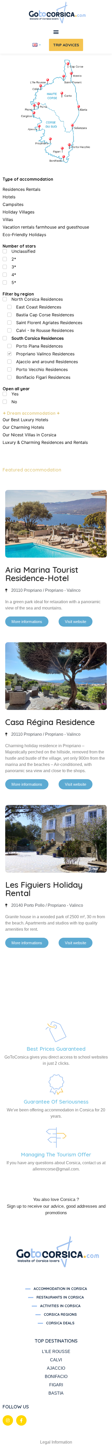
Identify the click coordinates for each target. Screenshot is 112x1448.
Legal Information (56, 1442)
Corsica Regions (60, 1314)
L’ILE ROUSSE (56, 1351)
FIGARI (56, 1385)
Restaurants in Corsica (60, 1297)
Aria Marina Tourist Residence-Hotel (41, 573)
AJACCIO (56, 1368)
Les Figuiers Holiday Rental (44, 888)
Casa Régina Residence (50, 722)
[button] (56, 32)
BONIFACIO (56, 1376)
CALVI (56, 1360)
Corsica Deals (60, 1323)
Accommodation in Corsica (60, 1288)
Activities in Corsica (60, 1306)
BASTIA (56, 1393)
